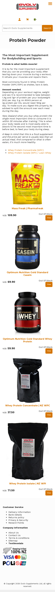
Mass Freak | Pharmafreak (27, 208)
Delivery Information (19, 512)
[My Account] (19, 20)
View (49, 218)
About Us (13, 532)
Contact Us (14, 535)
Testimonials (15, 543)
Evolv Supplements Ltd (31, 584)
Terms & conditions (18, 538)
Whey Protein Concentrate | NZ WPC (27, 405)
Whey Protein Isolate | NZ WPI (27, 483)
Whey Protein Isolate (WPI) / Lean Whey (29, 152)
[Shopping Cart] (27, 20)
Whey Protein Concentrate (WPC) (26, 150)
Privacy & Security (18, 520)
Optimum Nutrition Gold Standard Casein (27, 273)
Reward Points (16, 522)
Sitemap (12, 540)
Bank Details (15, 514)
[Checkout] (35, 20)
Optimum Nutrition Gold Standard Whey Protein (27, 340)
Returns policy (16, 517)
